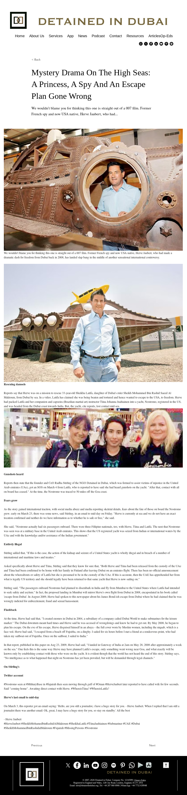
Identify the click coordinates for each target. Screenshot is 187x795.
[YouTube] (95, 765)
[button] (38, 59)
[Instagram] (104, 765)
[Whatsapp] (141, 44)
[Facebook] (77, 765)
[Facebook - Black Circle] (151, 44)
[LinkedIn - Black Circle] (156, 44)
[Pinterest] (166, 44)
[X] (146, 44)
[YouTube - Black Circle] (161, 44)
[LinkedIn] (86, 765)
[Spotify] (171, 44)
